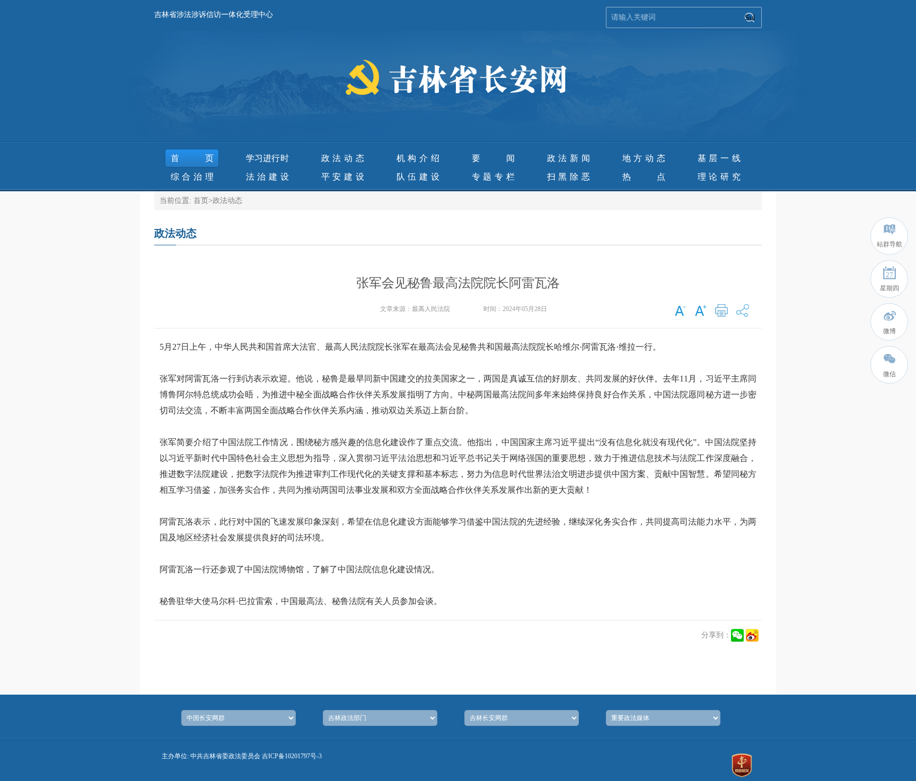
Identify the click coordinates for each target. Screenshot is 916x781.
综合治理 (192, 176)
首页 (192, 158)
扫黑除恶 (568, 176)
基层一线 (719, 158)
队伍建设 (418, 176)
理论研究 (719, 176)
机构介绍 (418, 158)
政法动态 (342, 158)
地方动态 (643, 158)
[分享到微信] (737, 635)
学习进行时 (267, 158)
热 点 (643, 176)
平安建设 (342, 176)
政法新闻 (568, 158)
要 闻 (493, 158)
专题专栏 (493, 176)
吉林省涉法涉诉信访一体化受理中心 (213, 15)
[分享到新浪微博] (752, 635)
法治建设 (267, 176)
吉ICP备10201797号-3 (292, 756)
